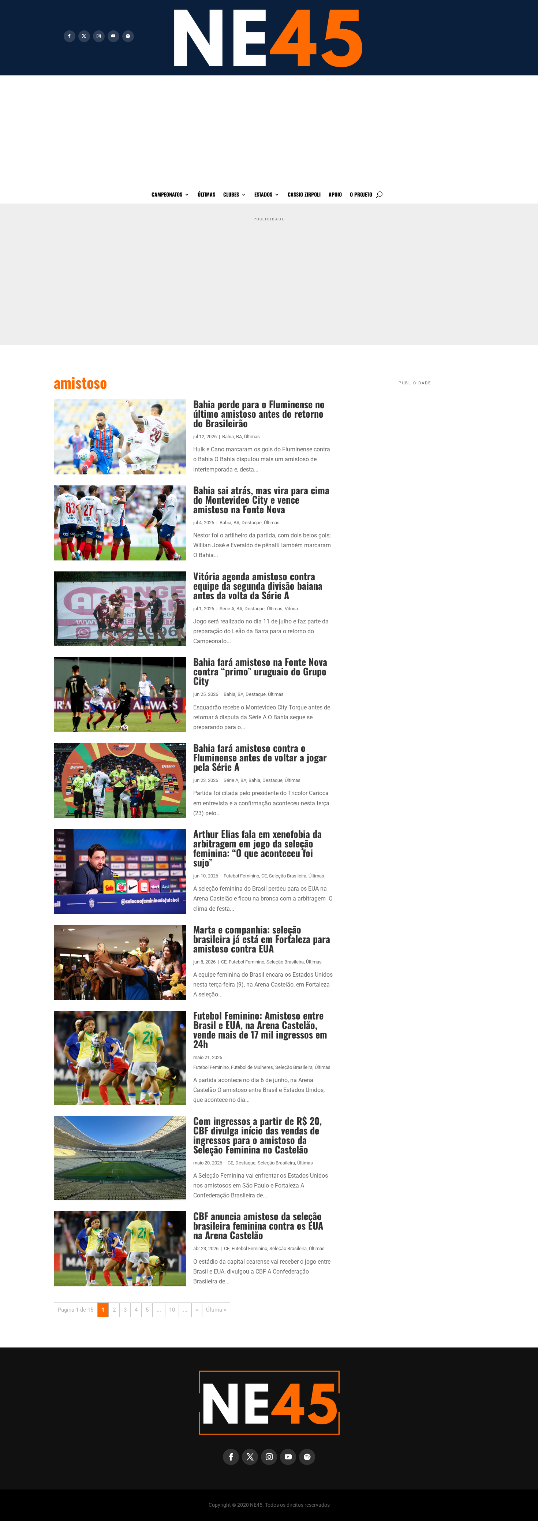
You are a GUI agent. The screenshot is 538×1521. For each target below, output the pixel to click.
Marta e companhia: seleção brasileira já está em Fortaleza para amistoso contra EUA (261, 938)
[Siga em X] (84, 36)
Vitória (291, 608)
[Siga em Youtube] (113, 36)
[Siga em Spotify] (128, 36)
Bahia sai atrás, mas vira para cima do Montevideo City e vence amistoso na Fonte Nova (261, 499)
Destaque (252, 522)
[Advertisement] (269, 130)
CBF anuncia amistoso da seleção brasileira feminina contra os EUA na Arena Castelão (258, 1225)
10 (172, 1309)
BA (239, 436)
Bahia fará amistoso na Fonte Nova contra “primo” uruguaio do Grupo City (260, 671)
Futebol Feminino (241, 876)
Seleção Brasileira (287, 876)
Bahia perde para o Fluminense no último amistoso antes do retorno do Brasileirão (259, 413)
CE (264, 876)
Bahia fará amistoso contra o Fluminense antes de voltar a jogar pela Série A (260, 757)
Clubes (231, 195)
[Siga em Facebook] (69, 36)
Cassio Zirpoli (304, 195)
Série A (227, 608)
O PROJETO (361, 195)
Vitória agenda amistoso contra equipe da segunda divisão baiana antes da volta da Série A (257, 585)
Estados (263, 195)
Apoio (335, 195)
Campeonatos (167, 195)
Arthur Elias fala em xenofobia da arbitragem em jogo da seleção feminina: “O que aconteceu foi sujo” (257, 848)
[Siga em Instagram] (99, 36)
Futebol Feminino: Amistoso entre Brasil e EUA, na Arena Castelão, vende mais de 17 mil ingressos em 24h (260, 1029)
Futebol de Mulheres (252, 1067)
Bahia (228, 436)
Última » (216, 1309)
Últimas (206, 195)
